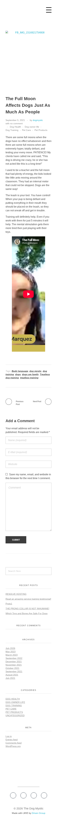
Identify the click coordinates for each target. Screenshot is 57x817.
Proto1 (9, 603)
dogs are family (30, 374)
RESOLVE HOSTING (16, 594)
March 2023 (12, 655)
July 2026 (10, 648)
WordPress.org (13, 746)
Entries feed (12, 739)
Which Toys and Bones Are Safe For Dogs (27, 613)
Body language (20, 371)
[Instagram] (23, 795)
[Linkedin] (34, 795)
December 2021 (14, 661)
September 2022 (14, 658)
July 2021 (10, 678)
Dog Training (12, 130)
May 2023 (11, 651)
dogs (18, 374)
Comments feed (14, 743)
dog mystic (35, 371)
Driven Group (38, 813)
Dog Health (15, 127)
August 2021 (12, 675)
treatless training (29, 377)
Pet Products (41, 130)
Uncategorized (15, 715)
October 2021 (12, 668)
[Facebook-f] (13, 795)
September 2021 (14, 671)
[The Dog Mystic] (17, 9)
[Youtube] (44, 795)
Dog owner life (32, 127)
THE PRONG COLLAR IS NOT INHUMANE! (27, 608)
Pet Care (26, 130)
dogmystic (38, 120)
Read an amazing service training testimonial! (28, 599)
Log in (9, 736)
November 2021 (14, 665)
